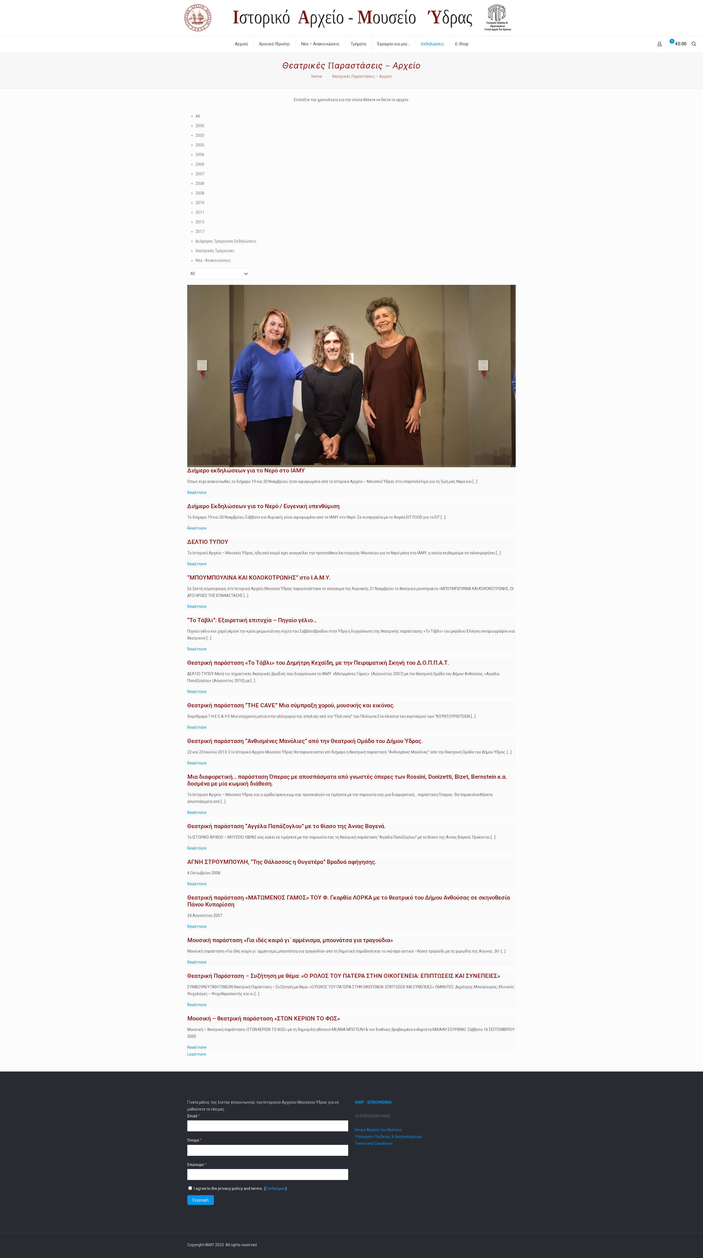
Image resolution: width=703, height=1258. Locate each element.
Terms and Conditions (374, 1143)
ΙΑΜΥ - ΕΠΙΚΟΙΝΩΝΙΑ (373, 1102)
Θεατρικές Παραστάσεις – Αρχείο (362, 76)
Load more (196, 1054)
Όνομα (194, 1140)
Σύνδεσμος (275, 1188)
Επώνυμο (197, 1164)
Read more (197, 492)
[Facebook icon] (497, 1244)
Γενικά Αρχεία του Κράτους (378, 1130)
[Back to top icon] (510, 1245)
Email (193, 1115)
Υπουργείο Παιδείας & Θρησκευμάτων (388, 1136)
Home (316, 76)
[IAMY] (352, 17)
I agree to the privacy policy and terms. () (240, 1188)
